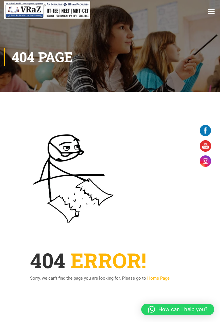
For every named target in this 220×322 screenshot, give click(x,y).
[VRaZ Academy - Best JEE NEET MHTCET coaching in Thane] (47, 10)
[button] (177, 309)
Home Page (158, 278)
